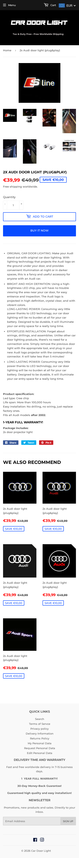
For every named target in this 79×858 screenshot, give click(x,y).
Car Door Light (41, 850)
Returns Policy (39, 738)
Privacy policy (39, 728)
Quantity (9, 197)
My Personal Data (39, 743)
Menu (12, 5)
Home (7, 50)
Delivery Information (39, 733)
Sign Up (68, 821)
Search (39, 719)
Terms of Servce (39, 723)
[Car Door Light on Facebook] (35, 840)
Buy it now (39, 230)
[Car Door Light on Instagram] (42, 840)
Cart (53, 5)
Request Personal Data (39, 748)
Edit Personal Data (39, 753)
